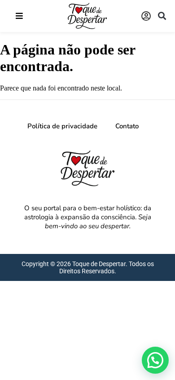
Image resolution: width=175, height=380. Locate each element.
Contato (127, 126)
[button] (19, 16)
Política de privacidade (62, 126)
